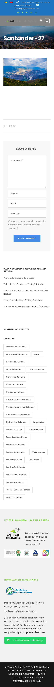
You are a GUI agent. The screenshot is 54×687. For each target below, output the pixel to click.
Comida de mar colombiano (18, 399)
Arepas (37, 354)
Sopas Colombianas (15, 482)
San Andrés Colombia (15, 467)
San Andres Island (14, 459)
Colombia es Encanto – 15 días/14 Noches (24, 284)
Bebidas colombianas (15, 362)
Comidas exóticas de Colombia (20, 407)
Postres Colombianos (15, 444)
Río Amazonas (38, 452)
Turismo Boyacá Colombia (18, 490)
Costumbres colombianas (18, 414)
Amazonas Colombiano (16, 354)
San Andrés (34, 459)
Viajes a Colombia (14, 497)
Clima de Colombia (14, 384)
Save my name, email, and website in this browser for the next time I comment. (27, 225)
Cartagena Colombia (15, 377)
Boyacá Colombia (14, 369)
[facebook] (22, 12)
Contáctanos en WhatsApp (27, 640)
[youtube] (31, 12)
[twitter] (27, 12)
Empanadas (38, 422)
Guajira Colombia (14, 429)
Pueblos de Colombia (15, 452)
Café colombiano (36, 369)
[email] (18, 12)
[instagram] (36, 12)
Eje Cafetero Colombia (16, 422)
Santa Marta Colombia (16, 475)
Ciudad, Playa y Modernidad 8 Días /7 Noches (26, 306)
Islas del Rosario (36, 429)
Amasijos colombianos (16, 347)
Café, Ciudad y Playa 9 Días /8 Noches (22, 300)
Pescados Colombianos (16, 437)
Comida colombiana (15, 392)
